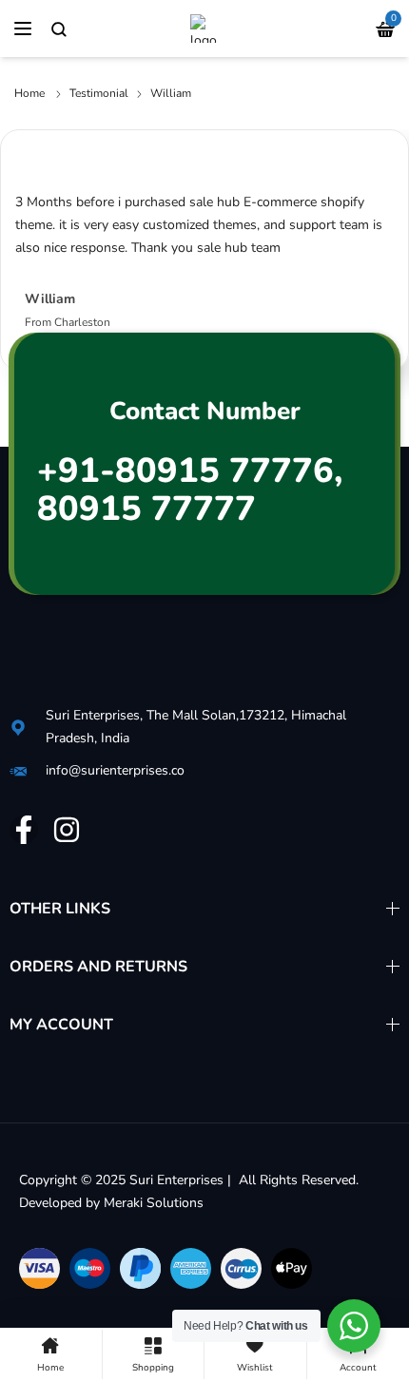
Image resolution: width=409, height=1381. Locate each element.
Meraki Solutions (154, 1203)
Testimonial (98, 93)
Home (29, 93)
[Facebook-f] (24, 829)
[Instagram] (66, 829)
